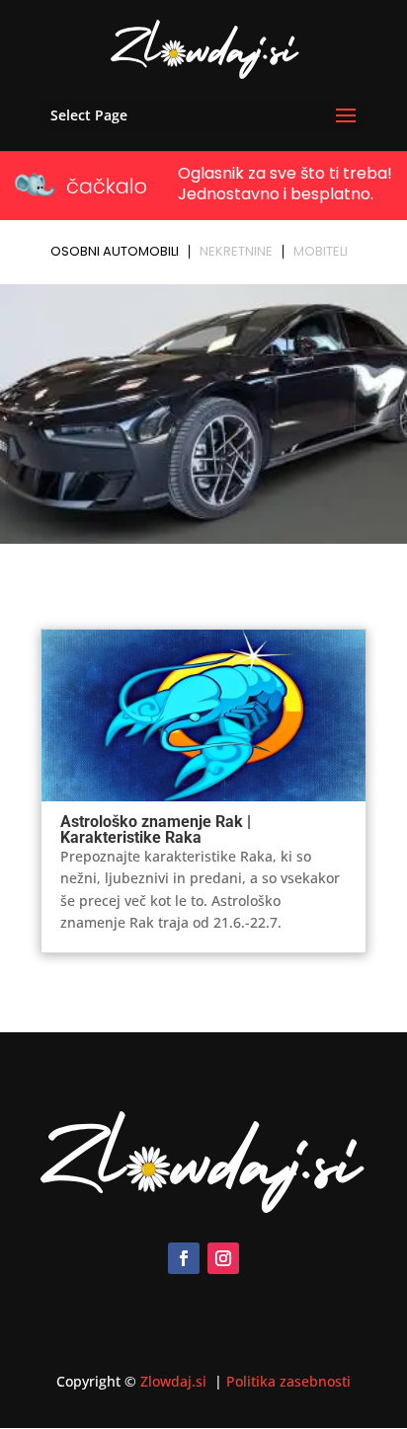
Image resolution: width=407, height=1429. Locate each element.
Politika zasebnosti (288, 1381)
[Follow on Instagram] (223, 1258)
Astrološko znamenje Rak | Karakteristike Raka (155, 829)
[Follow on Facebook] (184, 1258)
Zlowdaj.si (175, 1381)
